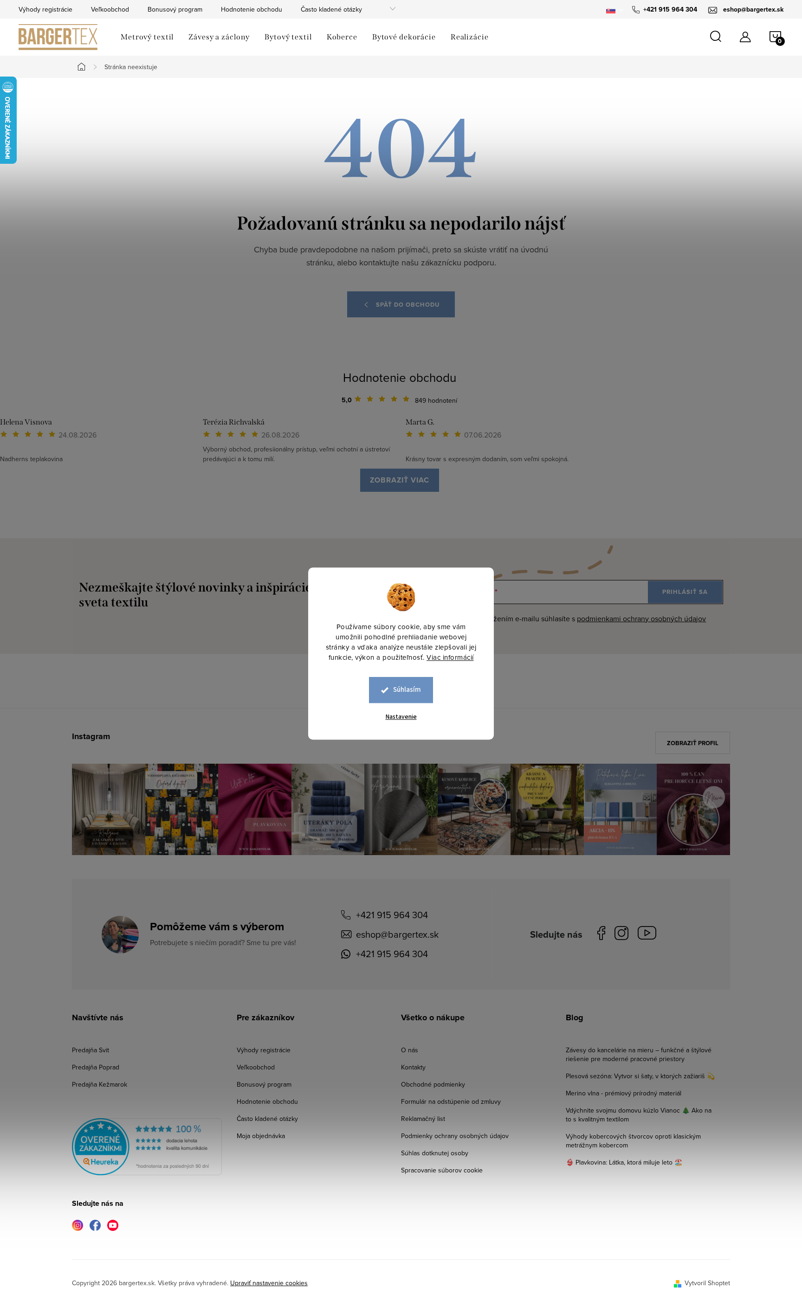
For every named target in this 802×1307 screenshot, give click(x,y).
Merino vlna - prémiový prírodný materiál (623, 1093)
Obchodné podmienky (433, 1084)
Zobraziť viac (399, 480)
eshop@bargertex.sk (397, 934)
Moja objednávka (261, 1135)
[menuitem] (147, 37)
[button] (776, 1279)
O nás (409, 1050)
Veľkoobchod (110, 9)
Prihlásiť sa (685, 591)
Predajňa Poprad (95, 1067)
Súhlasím (407, 690)
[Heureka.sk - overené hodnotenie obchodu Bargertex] (147, 1146)
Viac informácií (450, 657)
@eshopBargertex (649, 934)
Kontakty (413, 1067)
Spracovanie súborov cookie (442, 1170)
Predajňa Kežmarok (99, 1084)
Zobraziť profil (692, 743)
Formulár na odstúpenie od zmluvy (451, 1101)
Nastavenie (401, 716)
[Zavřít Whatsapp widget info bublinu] (668, 1265)
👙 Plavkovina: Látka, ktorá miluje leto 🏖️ (624, 1162)
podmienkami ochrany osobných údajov (641, 618)
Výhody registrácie (45, 9)
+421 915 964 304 (392, 914)
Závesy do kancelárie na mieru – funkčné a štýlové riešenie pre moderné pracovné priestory (638, 1054)
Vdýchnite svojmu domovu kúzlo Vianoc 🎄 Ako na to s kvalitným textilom (638, 1115)
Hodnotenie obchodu (251, 9)
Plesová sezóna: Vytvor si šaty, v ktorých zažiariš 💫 (640, 1076)
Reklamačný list (423, 1118)
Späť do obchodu (408, 304)
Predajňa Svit (90, 1050)
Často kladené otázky (331, 9)
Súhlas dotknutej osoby (434, 1153)
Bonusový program (175, 9)
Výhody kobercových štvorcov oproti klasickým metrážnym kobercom (633, 1141)
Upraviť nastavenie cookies (269, 1283)
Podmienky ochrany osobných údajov (455, 1136)
